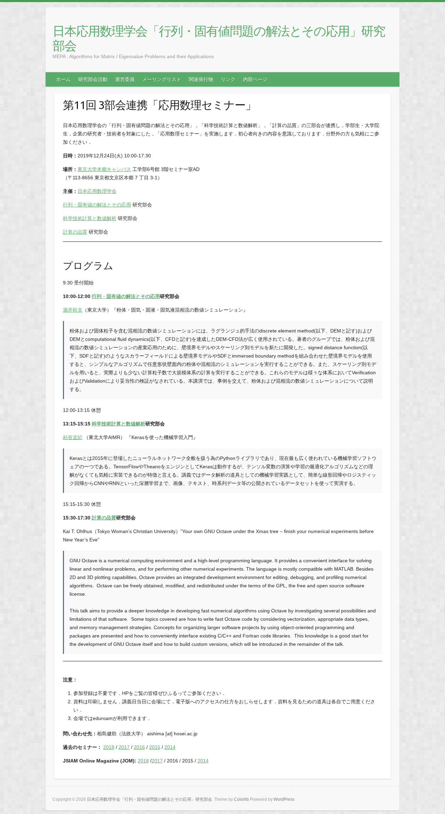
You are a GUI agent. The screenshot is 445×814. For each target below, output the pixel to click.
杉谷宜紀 (72, 437)
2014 (170, 747)
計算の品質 (75, 232)
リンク (228, 79)
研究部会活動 (92, 79)
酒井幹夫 (72, 310)
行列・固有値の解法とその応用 (97, 205)
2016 (139, 747)
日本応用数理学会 (97, 191)
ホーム (63, 79)
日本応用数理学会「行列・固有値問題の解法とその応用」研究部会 (218, 38)
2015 (154, 747)
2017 (124, 747)
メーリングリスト (161, 79)
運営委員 (125, 79)
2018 (108, 747)
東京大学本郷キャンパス (104, 169)
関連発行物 (201, 79)
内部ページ (255, 79)
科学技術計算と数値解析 (89, 218)
